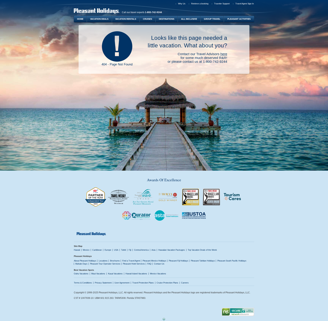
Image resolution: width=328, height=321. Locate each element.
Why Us (181, 3)
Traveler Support (222, 3)
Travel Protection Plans (143, 283)
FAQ (149, 264)
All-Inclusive (189, 19)
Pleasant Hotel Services (134, 264)
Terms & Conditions (83, 283)
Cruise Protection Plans (167, 283)
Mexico (86, 250)
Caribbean (97, 250)
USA (116, 250)
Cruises (147, 19)
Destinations (166, 19)
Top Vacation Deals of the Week (202, 250)
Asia (153, 250)
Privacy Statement (103, 283)
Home (80, 19)
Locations (103, 261)
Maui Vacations (98, 273)
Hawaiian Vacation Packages (171, 250)
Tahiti (123, 250)
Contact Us (159, 264)
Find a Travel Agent (131, 261)
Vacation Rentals (125, 19)
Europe (108, 250)
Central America (141, 250)
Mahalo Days (81, 264)
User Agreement (121, 283)
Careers (185, 283)
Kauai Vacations (115, 273)
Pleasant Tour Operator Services (105, 264)
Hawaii (77, 250)
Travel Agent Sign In (244, 3)
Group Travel (212, 19)
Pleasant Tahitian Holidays (203, 261)
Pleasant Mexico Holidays (154, 261)
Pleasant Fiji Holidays (178, 261)
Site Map (78, 246)
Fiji (130, 250)
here (223, 54)
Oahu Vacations (81, 273)
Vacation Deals (99, 19)
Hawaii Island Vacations (136, 273)
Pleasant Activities (239, 19)
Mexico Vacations (158, 273)
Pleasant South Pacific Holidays (231, 261)
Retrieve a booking (199, 3)
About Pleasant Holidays (85, 261)
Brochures (115, 261)
